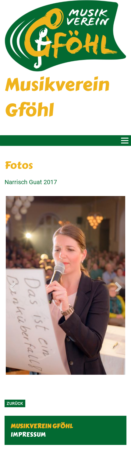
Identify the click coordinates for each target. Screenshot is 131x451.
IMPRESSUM (28, 434)
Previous (15, 285)
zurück (15, 403)
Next (116, 285)
